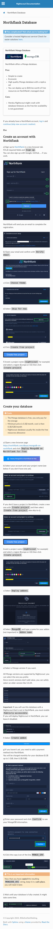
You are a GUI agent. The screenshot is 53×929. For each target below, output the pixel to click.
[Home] (4, 13)
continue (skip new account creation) (19, 124)
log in (41, 121)
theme (28, 922)
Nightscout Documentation (28, 4)
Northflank (19, 147)
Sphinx (15, 922)
